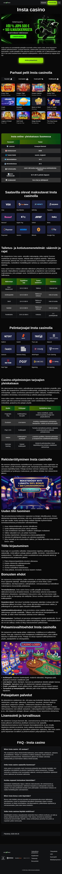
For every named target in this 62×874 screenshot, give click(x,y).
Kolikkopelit (52, 79)
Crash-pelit (37, 79)
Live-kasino (22, 79)
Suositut (7, 79)
